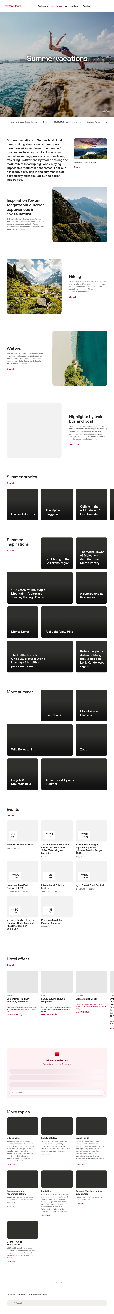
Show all (10, 480)
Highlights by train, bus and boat (67, 122)
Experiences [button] (21, 1294)
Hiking (46, 122)
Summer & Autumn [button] (33, 1294)
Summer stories (93, 122)
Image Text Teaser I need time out (23, 122)
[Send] (101, 1092)
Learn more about (22, 990)
